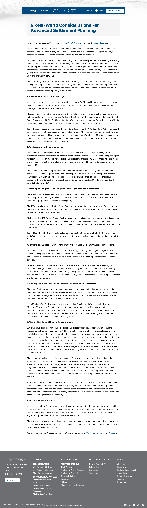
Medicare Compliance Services (42, 481)
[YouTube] (134, 505)
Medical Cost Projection (42, 494)
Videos (64, 482)
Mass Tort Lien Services (42, 473)
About (88, 11)
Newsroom (121, 482)
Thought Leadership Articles (72, 485)
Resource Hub (56, 10)
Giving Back (122, 473)
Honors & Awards (124, 476)
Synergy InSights (68, 476)
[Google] (142, 505)
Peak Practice (66, 467)
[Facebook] (138, 505)
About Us (121, 464)
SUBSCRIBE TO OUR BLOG (34, 505)
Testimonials (94, 473)
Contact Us (93, 470)
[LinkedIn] (125, 505)
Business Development (126, 470)
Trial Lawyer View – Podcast (72, 470)
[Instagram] (130, 505)
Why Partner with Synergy (43, 467)
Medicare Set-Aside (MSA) (43, 485)
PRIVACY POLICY (8, 505)
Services (44, 11)
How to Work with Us (98, 464)
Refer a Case (94, 467)
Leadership (121, 467)
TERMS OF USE (19, 505)
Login (101, 11)
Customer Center (72, 10)
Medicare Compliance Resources (42, 489)
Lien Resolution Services (43, 470)
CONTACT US (12, 480)
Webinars (65, 479)
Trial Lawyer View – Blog (71, 473)
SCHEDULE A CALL (115, 10)
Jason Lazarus (100, 43)
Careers (120, 479)
